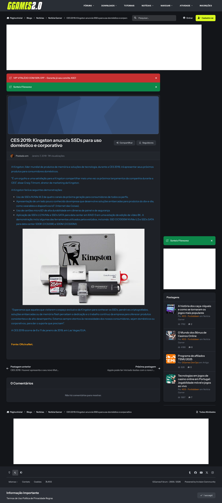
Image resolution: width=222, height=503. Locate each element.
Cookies (37, 482)
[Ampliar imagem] (83, 230)
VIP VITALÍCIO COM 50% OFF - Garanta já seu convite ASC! (44, 77)
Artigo (206, 362)
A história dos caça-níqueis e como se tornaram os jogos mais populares (194, 309)
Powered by (200, 482)
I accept (208, 495)
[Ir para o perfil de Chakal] (12, 156)
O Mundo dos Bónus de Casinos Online (192, 334)
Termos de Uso (14, 498)
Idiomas (12, 482)
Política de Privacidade (34, 498)
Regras (49, 498)
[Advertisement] (104, 47)
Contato (26, 482)
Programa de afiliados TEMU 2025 (191, 357)
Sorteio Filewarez (22, 86)
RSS (50, 482)
